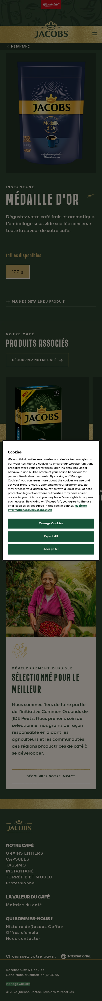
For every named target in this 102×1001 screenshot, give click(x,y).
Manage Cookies (51, 523)
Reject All (51, 536)
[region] (50, 500)
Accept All (51, 549)
